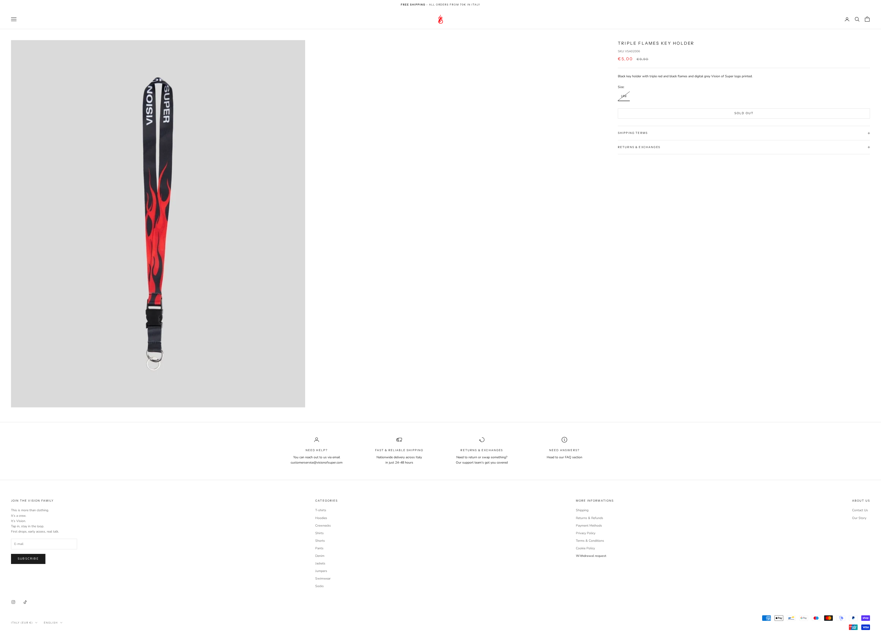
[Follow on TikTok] (25, 602)
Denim (319, 556)
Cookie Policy (585, 548)
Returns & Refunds (589, 518)
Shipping (582, 510)
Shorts (320, 541)
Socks (319, 586)
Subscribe (28, 559)
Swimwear (323, 578)
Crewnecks (323, 525)
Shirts (319, 533)
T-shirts (320, 510)
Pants (319, 548)
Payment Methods (589, 525)
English (51, 622)
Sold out (743, 113)
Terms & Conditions (590, 541)
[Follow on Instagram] (13, 602)
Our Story (859, 518)
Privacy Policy (585, 533)
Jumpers (321, 571)
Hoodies (321, 518)
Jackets (320, 563)
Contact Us (860, 510)
